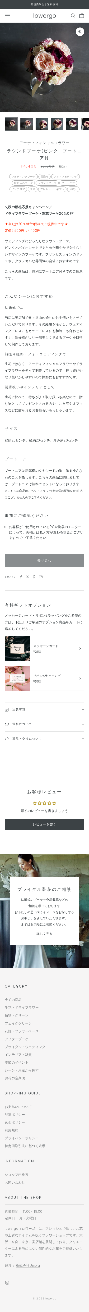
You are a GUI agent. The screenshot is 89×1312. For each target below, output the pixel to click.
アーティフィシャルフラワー (44, 143)
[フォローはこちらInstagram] (7, 1282)
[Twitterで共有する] (27, 577)
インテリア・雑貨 (18, 1054)
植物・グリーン (16, 1015)
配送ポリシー (15, 1114)
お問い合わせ (15, 1182)
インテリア (18, 189)
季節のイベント (16, 1062)
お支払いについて (18, 1107)
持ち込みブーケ (23, 183)
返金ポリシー (15, 1122)
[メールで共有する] (41, 577)
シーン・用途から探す (22, 1070)
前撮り (45, 176)
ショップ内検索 (16, 1174)
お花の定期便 (15, 1078)
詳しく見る (44, 933)
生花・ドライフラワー (22, 1007)
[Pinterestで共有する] (34, 577)
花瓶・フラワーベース (22, 1031)
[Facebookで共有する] (21, 577)
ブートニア (68, 183)
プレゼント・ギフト (52, 189)
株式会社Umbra (28, 1265)
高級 (32, 189)
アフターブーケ (16, 1039)
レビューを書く (44, 824)
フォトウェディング (65, 176)
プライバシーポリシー (22, 1138)
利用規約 (11, 1130)
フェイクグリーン (18, 1023)
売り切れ (44, 560)
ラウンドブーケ (47, 183)
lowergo (50, 1298)
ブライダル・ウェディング (25, 1047)
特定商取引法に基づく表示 (25, 1146)
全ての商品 (13, 1000)
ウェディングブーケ (23, 176)
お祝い (73, 189)
